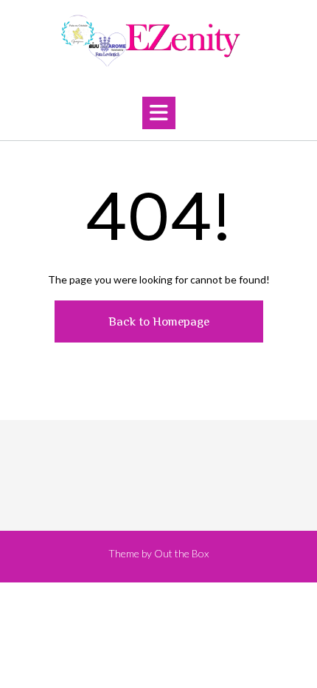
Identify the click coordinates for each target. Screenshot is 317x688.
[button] (158, 113)
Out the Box (181, 553)
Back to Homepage (158, 321)
